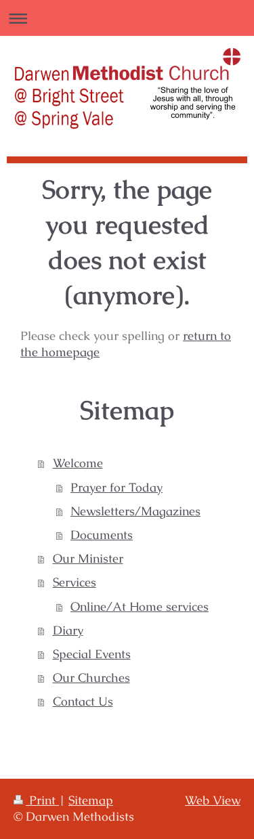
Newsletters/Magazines (135, 511)
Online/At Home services (139, 606)
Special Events (92, 654)
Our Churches (91, 677)
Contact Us (83, 701)
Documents (101, 535)
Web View (212, 800)
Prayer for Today (116, 487)
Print (42, 800)
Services (74, 582)
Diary (68, 630)
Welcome (78, 463)
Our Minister (88, 558)
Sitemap (90, 800)
